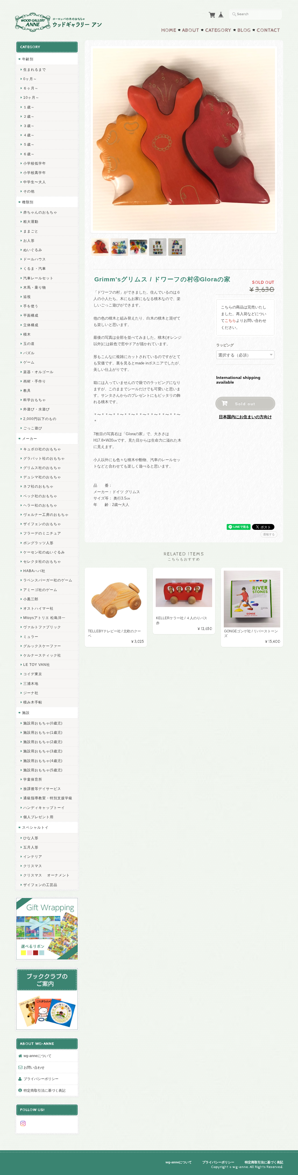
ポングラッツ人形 (38, 543)
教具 (27, 390)
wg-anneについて (38, 1056)
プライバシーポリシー (41, 1079)
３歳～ (29, 126)
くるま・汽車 (34, 268)
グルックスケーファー (42, 646)
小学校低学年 (34, 163)
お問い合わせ (34, 1067)
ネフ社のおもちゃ (38, 486)
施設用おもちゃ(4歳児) (43, 761)
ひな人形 (30, 838)
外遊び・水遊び (36, 409)
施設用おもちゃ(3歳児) (43, 751)
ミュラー (30, 636)
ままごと (30, 231)
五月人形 (30, 847)
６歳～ (29, 154)
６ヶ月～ (30, 88)
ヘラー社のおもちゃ (40, 505)
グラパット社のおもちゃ (44, 458)
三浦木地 (30, 683)
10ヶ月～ (31, 97)
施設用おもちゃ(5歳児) (43, 770)
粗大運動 (30, 221)
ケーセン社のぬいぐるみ (44, 552)
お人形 (29, 240)
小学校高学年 (34, 172)
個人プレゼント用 (38, 817)
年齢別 (27, 59)
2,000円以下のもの (39, 419)
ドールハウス (34, 259)
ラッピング (225, 345)
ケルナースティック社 (42, 655)
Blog (244, 30)
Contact (268, 30)
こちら (230, 320)
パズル (29, 353)
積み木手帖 (32, 702)
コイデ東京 (32, 674)
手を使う (30, 306)
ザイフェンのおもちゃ (42, 524)
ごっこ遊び (32, 428)
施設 (26, 712)
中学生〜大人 (34, 182)
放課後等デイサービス (42, 789)
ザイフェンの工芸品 (40, 885)
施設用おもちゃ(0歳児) (43, 723)
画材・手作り (34, 381)
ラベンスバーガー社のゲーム (47, 580)
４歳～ (29, 135)
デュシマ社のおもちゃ (42, 477)
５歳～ (29, 144)
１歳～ (29, 107)
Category (218, 30)
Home (168, 30)
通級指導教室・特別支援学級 (47, 798)
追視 (27, 297)
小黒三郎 (30, 599)
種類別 (27, 202)
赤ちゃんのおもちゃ (40, 212)
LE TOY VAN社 (36, 664)
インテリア (32, 856)
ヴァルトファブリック (42, 627)
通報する (269, 534)
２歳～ (29, 116)
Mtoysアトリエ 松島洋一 (44, 618)
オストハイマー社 (38, 608)
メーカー (29, 438)
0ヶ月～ (30, 79)
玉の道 (29, 343)
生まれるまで (34, 69)
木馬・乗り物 (34, 287)
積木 (27, 334)
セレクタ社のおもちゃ (42, 561)
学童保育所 (32, 779)
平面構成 (30, 315)
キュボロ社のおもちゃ (42, 449)
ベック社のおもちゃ (40, 496)
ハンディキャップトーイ (44, 807)
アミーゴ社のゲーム (40, 590)
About (190, 30)
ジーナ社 (30, 693)
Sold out (245, 403)
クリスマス (32, 866)
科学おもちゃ (34, 400)
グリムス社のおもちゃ (42, 468)
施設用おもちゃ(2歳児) (43, 742)
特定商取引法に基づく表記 (44, 1090)
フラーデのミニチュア (42, 533)
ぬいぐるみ (32, 250)
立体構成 (30, 325)
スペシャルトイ (35, 827)
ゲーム (29, 362)
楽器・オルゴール (38, 372)
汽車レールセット (38, 278)
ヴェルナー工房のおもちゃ (46, 514)
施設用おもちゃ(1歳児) (43, 732)
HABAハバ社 (34, 571)
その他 (29, 191)
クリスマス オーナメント (46, 875)
